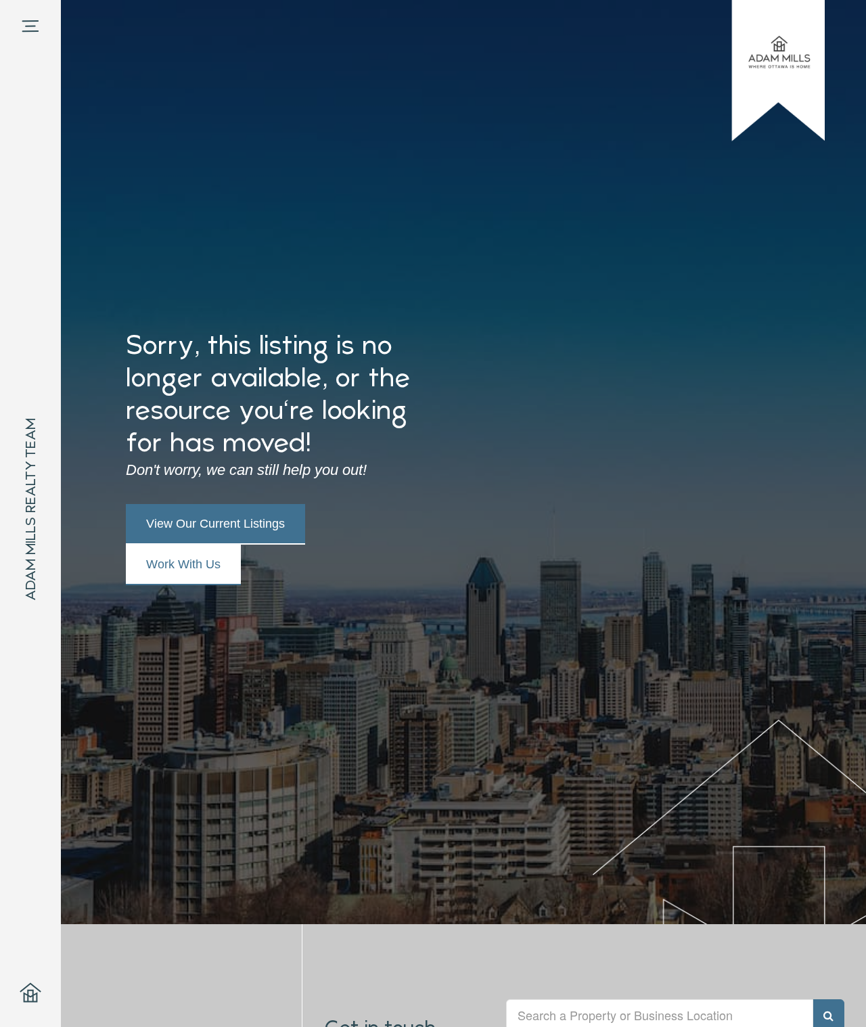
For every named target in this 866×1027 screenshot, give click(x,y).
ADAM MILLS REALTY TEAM (30, 509)
